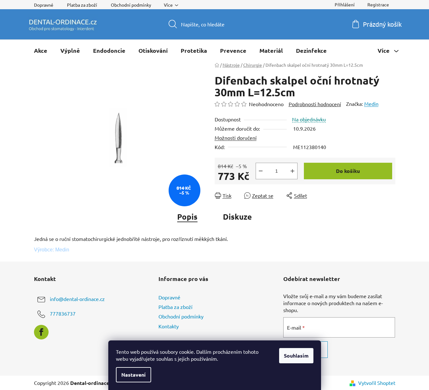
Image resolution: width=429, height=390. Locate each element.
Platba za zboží (82, 5)
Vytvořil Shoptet (376, 383)
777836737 (63, 313)
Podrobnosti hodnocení (315, 104)
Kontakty (168, 326)
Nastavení (133, 374)
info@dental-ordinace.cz (77, 299)
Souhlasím (296, 355)
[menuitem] (41, 50)
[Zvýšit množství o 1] (292, 171)
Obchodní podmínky (131, 5)
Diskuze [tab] (237, 217)
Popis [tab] (187, 217)
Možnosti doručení (236, 137)
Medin (371, 103)
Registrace (378, 4)
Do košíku (348, 171)
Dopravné (43, 5)
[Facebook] (41, 332)
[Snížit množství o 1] (260, 171)
